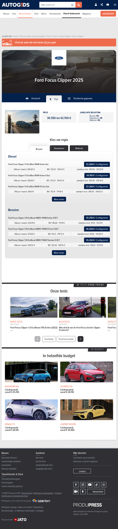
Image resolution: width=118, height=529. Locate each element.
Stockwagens (7, 482)
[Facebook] (76, 484)
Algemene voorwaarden (43, 493)
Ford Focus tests (66, 339)
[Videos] (76, 491)
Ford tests (49, 339)
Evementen (6, 465)
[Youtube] (89, 484)
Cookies (58, 493)
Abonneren (108, 13)
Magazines (87, 13)
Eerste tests (41, 461)
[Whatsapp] (103, 484)
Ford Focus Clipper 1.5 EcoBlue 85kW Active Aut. (28, 164)
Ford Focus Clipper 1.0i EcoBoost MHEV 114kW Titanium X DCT (34, 240)
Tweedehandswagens (11, 478)
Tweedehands (55, 13)
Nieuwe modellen (9, 468)
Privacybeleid (26, 493)
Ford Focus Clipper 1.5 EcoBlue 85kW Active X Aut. (29, 175)
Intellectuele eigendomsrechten (15, 495)
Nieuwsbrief (98, 491)
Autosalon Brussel (9, 457)
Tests (14, 13)
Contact (82, 471)
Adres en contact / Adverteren (30, 507)
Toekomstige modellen (11, 461)
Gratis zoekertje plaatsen (12, 486)
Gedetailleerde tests (44, 465)
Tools (36, 13)
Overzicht (35, 98)
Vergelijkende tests (44, 468)
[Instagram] (83, 484)
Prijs (56, 99)
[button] (80, 339)
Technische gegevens (82, 98)
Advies (44, 13)
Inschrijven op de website (84, 457)
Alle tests (40, 457)
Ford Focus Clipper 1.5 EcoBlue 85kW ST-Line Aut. (28, 186)
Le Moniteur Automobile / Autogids (29, 510)
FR (115, 5)
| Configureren (97, 164)
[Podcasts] (83, 491)
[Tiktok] (96, 484)
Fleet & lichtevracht (71, 13)
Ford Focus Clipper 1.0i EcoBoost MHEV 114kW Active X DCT (33, 218)
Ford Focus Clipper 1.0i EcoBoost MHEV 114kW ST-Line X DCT (33, 229)
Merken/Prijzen (25, 13)
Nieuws (6, 13)
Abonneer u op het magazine (85, 461)
